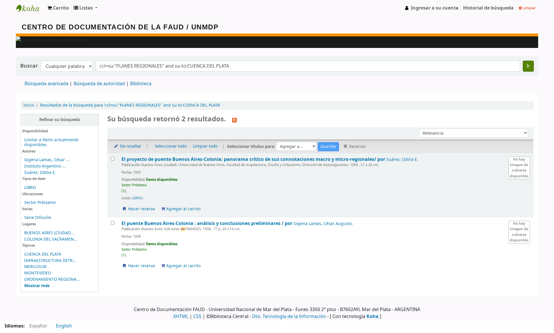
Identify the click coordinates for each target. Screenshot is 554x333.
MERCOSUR (35, 267)
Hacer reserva (141, 209)
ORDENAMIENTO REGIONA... (52, 279)
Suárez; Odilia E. (40, 173)
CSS (197, 316)
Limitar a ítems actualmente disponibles (51, 142)
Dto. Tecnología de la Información (289, 316)
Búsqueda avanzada (46, 83)
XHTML (180, 316)
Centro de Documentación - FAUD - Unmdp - (30, 8)
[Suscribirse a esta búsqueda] (234, 119)
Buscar (29, 66)
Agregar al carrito (183, 209)
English (64, 326)
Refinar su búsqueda (59, 120)
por (253, 159)
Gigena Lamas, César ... (47, 160)
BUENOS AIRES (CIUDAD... (49, 233)
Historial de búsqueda (488, 8)
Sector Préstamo (40, 203)
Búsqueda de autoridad (99, 83)
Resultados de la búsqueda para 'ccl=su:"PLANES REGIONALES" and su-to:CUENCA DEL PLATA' (130, 105)
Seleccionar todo (171, 146)
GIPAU (137, 198)
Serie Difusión (37, 218)
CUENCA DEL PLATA (42, 254)
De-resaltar (130, 146)
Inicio (28, 105)
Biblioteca (140, 83)
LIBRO (30, 188)
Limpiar (529, 8)
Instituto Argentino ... (45, 166)
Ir (528, 66)
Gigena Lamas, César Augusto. (323, 224)
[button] (58, 8)
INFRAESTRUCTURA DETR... (50, 261)
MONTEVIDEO (37, 273)
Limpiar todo (205, 146)
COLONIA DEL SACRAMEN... (50, 239)
